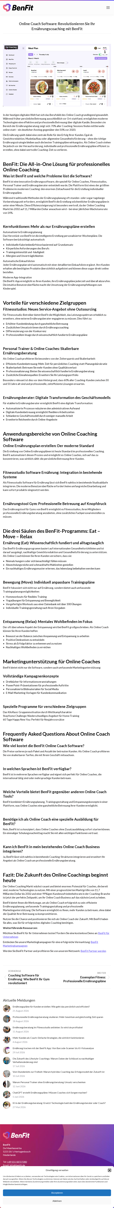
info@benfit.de (17, 1165)
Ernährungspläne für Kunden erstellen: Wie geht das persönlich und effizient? (51, 1006)
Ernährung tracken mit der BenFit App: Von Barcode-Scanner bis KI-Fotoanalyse (53, 1048)
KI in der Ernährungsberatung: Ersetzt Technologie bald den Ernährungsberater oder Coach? (59, 1103)
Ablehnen (57, 1201)
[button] (109, 1170)
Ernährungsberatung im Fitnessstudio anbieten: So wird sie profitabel (48, 1027)
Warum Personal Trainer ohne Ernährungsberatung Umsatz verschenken (49, 1082)
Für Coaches (11, 47)
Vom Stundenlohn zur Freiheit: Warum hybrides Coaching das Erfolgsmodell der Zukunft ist (58, 1071)
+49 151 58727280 (17, 1161)
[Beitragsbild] (6, 1008)
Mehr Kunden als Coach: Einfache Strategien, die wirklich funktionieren (48, 1037)
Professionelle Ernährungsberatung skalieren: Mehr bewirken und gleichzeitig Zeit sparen (58, 1017)
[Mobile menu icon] (108, 8)
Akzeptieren (57, 1193)
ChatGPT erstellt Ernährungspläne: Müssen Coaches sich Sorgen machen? (50, 1092)
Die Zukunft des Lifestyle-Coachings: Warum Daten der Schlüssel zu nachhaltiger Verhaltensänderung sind (53, 1060)
